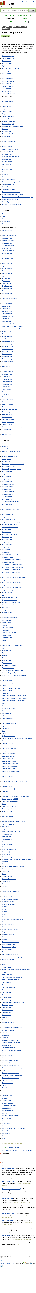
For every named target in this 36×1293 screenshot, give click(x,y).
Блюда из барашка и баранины (11, 469)
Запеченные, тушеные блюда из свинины (14, 700)
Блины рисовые (6, 88)
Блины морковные (8, 1168)
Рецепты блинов (7, 974)
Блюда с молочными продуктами (12, 559)
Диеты (4, 658)
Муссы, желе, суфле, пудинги (11, 831)
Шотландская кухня (8, 422)
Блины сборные (6, 91)
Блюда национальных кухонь (10, 554)
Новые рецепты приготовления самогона (14, 869)
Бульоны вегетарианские (9, 597)
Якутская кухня (6, 434)
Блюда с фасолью (7, 592)
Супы (3, 1070)
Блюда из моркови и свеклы (10, 501)
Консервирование (7, 758)
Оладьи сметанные (8, 116)
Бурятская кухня (7, 266)
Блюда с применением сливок (11, 580)
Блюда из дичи (6, 476)
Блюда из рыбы (6, 529)
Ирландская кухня (7, 293)
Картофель (5, 728)
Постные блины (6, 61)
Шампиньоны (6, 1123)
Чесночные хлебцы (7, 1118)
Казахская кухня (7, 301)
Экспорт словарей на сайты (7, 1263)
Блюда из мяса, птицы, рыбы (10, 509)
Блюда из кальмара (8, 484)
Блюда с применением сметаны (11, 582)
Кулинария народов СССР (10, 799)
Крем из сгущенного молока (10, 784)
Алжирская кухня (7, 238)
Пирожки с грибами (8, 921)
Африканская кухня (8, 250)
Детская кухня (6, 281)
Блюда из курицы (7, 496)
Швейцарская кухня (8, 419)
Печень (4, 909)
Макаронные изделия (8, 814)
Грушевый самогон (7, 648)
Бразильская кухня (7, 263)
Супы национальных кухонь (10, 1073)
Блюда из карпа (6, 489)
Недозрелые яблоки (8, 864)
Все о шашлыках (7, 620)
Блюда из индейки (7, 481)
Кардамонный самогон (9, 723)
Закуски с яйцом (7, 690)
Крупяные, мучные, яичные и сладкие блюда (15, 796)
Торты (4, 1085)
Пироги (4, 914)
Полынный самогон (8, 934)
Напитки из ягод (7, 854)
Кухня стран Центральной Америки (12, 326)
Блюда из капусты (7, 486)
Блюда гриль (6, 461)
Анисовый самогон (7, 449)
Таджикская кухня (7, 376)
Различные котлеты (8, 959)
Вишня (4, 615)
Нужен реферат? (14, 1147)
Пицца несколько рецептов (10, 929)
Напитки (4, 218)
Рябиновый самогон (8, 1022)
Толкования (9, 18)
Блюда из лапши (7, 499)
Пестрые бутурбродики (9, 904)
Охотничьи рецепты (8, 896)
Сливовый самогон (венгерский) (11, 1042)
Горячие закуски (7, 637)
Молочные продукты (8, 824)
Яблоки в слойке (7, 146)
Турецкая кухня (6, 386)
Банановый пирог (7, 454)
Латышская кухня (7, 331)
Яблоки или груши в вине (9, 179)
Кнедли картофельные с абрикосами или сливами (17, 738)
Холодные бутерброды (9, 1105)
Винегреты (5, 610)
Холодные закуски (7, 1108)
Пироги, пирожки (7, 916)
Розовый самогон (7, 997)
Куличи (4, 804)
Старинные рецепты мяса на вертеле (13, 1068)
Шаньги (4, 1125)
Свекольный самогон (8, 1030)
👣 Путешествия (4, 1260)
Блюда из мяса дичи (8, 504)
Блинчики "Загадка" (8, 124)
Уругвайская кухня (7, 399)
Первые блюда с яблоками (10, 899)
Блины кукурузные (7, 78)
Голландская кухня (7, 273)
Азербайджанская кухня (9, 235)
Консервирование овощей (10, 763)
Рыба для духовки (7, 1005)
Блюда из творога (7, 539)
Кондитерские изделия (9, 748)
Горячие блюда (6, 635)
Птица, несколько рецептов (10, 954)
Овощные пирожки (7, 884)
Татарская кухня (7, 379)
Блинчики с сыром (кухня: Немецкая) (13, 204)
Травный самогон (7, 1088)
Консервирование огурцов (10, 766)
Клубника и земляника (8, 736)
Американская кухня (8, 240)
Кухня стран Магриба (8, 323)
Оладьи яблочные (7, 111)
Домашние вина (7, 660)
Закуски (4, 685)
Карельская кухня (7, 308)
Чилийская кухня (7, 412)
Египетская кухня (7, 283)
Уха (3, 1090)
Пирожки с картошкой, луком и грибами (14, 144)
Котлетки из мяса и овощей (10, 778)
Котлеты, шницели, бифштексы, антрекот (14, 781)
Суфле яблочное (7, 154)
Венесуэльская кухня (8, 271)
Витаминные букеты (8, 612)
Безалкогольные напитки (9, 456)
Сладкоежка (5, 1035)
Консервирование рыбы (9, 768)
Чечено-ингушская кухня (9, 409)
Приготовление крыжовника (10, 942)
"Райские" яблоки (7, 177)
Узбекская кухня (7, 394)
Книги (10, 22)
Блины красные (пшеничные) (11, 68)
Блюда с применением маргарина (12, 567)
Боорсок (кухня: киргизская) (10, 202)
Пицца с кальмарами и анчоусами (12, 194)
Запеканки (5, 693)
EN (23, 1)
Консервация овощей (8, 753)
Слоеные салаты (7, 1045)
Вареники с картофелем (9, 600)
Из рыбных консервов (8, 708)
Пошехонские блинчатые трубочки (12, 126)
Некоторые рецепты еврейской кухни (13, 866)
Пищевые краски (7, 932)
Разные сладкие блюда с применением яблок (16, 969)
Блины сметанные (7, 76)
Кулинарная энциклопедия (10, 801)
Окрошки (4, 886)
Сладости (5, 1037)
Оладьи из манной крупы (9, 109)
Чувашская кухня (7, 414)
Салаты (4, 224)
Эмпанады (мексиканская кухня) (12, 427)
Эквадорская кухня (7, 424)
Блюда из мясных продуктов (10, 511)
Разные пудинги (7, 967)
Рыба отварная (6, 1012)
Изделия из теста (7, 713)
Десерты (4, 655)
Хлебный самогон (7, 1103)
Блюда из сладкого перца (9, 534)
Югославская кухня (7, 432)
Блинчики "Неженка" (8, 119)
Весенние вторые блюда (9, 605)
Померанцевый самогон (9, 937)
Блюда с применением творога (11, 587)
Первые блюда (6, 221)
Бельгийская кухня (7, 258)
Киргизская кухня (7, 311)
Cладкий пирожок (7, 159)
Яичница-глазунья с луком (10, 1136)
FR (33, 1)
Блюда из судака (7, 537)
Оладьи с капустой (7, 114)
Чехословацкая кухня (8, 407)
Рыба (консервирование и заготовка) (13, 1002)
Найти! (32, 10)
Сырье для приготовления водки (12, 1075)
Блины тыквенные (7, 101)
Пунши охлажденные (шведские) (12, 957)
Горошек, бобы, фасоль (9, 632)
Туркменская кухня (7, 389)
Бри (3, 595)
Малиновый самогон (8, 816)
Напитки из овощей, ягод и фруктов (12, 846)
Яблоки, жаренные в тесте (10, 149)
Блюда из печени (7, 517)
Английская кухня (7, 243)
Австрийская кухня (7, 233)
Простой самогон (7, 949)
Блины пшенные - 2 (8, 81)
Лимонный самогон (8, 811)
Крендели (5, 791)
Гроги (3, 642)
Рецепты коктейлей (7, 984)
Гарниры (4, 625)
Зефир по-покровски (8, 171)
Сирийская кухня (7, 374)
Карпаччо (5, 726)
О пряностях (6, 871)
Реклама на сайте (20, 1257)
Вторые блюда (14, 41)
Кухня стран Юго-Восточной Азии (12, 328)
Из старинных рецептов (9, 710)
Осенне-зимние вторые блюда (11, 891)
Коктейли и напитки (8, 746)
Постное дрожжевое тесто (10, 199)
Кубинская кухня (7, 321)
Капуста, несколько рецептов (10, 721)
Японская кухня (6, 437)
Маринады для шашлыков (10, 819)
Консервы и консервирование (11, 771)
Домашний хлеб (7, 663)
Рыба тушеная (6, 1015)
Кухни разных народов (9, 806)
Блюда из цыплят (7, 549)
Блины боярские (7, 71)
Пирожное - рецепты (8, 924)
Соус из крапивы (7, 1052)
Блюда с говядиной (8, 557)
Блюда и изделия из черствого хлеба (13, 464)
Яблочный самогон (7, 1131)
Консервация (6, 751)
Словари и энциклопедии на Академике (15, 7)
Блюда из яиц (6, 552)
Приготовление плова (8, 944)
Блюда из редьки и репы (9, 524)
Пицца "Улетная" (7, 136)
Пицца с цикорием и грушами (11, 192)
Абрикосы (5, 446)
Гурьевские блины (7, 86)
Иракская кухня (6, 291)
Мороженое (5, 826)
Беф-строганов (6, 459)
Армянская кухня (7, 248)
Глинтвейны (5, 630)
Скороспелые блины (8, 58)
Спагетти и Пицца (7, 1063)
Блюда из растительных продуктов (12, 522)
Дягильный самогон (8, 668)
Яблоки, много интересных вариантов (13, 1128)
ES (30, 1)
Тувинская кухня (7, 381)
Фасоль (4, 1093)
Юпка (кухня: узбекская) (9, 207)
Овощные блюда (7, 881)
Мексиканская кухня (8, 344)
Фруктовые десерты (8, 1095)
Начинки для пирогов (8, 857)
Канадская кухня (7, 306)
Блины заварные (7, 63)
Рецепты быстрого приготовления (12, 977)
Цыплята (4, 1113)
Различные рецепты (8, 962)
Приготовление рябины (9, 947)
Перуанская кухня (7, 361)
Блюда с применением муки (10, 574)
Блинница (5, 129)
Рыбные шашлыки (7, 1020)
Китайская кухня (7, 313)
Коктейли (4, 741)
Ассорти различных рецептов (11, 451)
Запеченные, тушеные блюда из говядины (14, 698)
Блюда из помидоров (8, 519)
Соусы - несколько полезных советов (13, 1057)
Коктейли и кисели (7, 743)
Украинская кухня (7, 396)
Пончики (4, 939)
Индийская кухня (7, 286)
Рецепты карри (6, 982)
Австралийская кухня (8, 230)
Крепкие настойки (7, 794)
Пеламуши (5, 174)
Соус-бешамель (7, 1055)
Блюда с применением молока (11, 572)
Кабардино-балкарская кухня (11, 298)
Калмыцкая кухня (7, 303)
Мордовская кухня (7, 351)
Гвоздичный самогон (8, 627)
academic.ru (7, 3)
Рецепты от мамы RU (8, 987)
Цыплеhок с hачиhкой (8, 1110)
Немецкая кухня (7, 354)
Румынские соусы (7, 1000)
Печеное (4, 906)
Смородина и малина (8, 1047)
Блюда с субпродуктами (9, 590)
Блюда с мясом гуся (8, 562)
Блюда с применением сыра (10, 585)
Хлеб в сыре (5, 1098)
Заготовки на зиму (7, 680)
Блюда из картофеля (8, 491)
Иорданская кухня (7, 288)
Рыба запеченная (7, 1010)
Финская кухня (6, 402)
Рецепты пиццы (14, 42)
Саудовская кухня (7, 371)
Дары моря (5, 653)
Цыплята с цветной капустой (10, 1115)
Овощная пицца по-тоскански (11, 139)
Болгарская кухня (7, 260)
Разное (4, 964)
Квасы (4, 733)
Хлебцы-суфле (6, 166)
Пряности (5, 952)
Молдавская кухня (7, 346)
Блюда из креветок (7, 494)
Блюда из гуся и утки (8, 474)
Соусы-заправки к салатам (10, 1060)
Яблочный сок (6, 1133)
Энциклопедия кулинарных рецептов (18, 15)
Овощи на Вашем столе (9, 879)
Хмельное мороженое (8, 189)
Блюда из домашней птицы (10, 479)
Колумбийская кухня (8, 316)
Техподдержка (12, 1257)
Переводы (26, 18)
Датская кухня (6, 278)
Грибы (4, 640)
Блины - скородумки (8, 56)
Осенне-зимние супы (8, 894)
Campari (4, 443)
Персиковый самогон (8, 901)
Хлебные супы (6, 1100)
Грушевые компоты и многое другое (13, 645)
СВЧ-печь (5, 1032)
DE (26, 1)
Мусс (3, 829)
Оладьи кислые (6, 106)
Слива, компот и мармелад (10, 1040)
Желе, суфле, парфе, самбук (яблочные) (14, 675)
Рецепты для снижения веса (10, 979)
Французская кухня (7, 404)
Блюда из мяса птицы (8, 506)
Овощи (4, 874)
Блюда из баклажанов (8, 466)
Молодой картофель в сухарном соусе (13, 821)
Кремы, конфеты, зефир (9, 789)
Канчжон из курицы (7, 718)
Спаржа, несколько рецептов (10, 1065)
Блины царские (6, 73)
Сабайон (4, 1025)
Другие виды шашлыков (9, 665)
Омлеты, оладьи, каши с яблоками (12, 889)
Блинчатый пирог (7, 131)
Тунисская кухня (7, 384)
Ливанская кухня (7, 334)
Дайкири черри (6, 650)
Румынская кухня (7, 366)
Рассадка (4, 972)
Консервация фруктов (8, 756)
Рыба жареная (6, 1007)
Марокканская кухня (8, 341)
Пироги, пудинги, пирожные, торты (12, 919)
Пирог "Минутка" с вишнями (10, 156)
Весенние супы (6, 607)
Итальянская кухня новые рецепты (12, 296)
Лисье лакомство (7, 169)
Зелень (4, 703)
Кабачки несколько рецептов (10, 716)
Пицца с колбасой (7, 134)
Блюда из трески (7, 542)
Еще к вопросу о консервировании (12, 670)
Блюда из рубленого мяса (10, 527)
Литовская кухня (7, 336)
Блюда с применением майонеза (12, 564)
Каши (3, 216)
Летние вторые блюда (8, 809)
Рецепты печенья (7, 989)
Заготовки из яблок (7, 678)
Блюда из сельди (7, 532)
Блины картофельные (8, 93)
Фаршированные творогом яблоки (12, 182)
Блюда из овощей (7, 514)
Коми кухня (5, 318)
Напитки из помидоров (9, 849)
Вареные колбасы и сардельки (11, 602)
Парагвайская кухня (8, 359)
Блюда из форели (7, 547)
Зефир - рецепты (7, 705)
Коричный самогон (7, 776)
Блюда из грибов (7, 471)
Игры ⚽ (26, 22)
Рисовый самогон (7, 995)
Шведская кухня (7, 417)
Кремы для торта (7, 786)
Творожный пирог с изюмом (10, 1078)
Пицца (4, 927)
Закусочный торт (7, 164)
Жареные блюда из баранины (11, 673)
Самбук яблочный (7, 151)
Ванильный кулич (7, 161)
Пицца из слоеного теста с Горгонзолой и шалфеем (17, 197)
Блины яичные (6, 83)
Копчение (5, 773)
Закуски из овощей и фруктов (11, 688)
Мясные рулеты (6, 836)
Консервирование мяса (9, 761)
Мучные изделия (7, 834)
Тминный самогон (7, 1083)
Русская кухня (6, 369)
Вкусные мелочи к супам (9, 617)
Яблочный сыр (6, 187)
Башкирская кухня (7, 253)
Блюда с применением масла (11, 569)
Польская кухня (6, 364)
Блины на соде (6, 103)
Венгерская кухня (7, 268)
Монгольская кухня (7, 349)
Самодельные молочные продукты (12, 1027)
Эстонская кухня (7, 429)
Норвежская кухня (7, 356)
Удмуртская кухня (7, 391)
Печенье (4, 911)
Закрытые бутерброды (8, 683)
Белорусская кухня (7, 255)
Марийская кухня (7, 339)
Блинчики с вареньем (8, 121)
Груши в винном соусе (8, 184)
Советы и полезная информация (12, 1050)
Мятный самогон (7, 839)
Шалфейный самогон (8, 1120)
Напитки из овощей (8, 844)
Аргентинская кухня (8, 245)
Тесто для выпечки (7, 1080)
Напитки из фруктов (8, 852)
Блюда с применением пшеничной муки (14, 577)
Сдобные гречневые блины (10, 66)
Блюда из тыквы (7, 544)
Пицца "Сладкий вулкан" (9, 141)
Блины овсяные (6, 98)
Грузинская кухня (7, 276)
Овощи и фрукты (7, 876)
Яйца (3, 1138)
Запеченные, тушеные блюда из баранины (15, 695)
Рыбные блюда (6, 1017)
